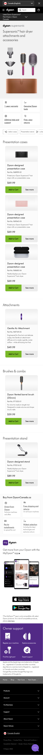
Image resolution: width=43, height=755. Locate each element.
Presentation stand (27, 132)
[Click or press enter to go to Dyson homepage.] (10, 11)
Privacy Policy (7, 740)
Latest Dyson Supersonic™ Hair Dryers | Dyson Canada (12, 17)
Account (6, 698)
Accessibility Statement (10, 744)
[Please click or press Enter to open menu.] (3, 10)
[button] (12, 733)
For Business (8, 705)
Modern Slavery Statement (26, 744)
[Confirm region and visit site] (39, 3)
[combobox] (18, 3)
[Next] (37, 132)
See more (29, 190)
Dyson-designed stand (18, 461)
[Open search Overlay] (26, 10)
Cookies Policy (17, 740)
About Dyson (8, 719)
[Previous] (6, 132)
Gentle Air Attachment (18, 328)
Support (6, 712)
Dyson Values (8, 726)
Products (7, 691)
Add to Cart (13, 190)
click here (11, 621)
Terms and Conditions (30, 740)
